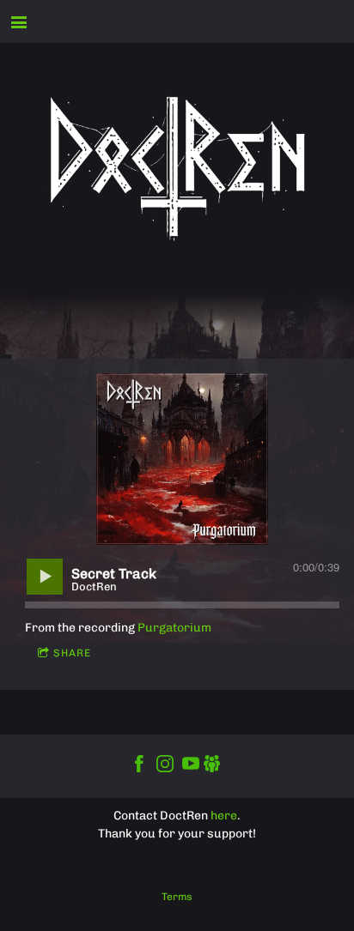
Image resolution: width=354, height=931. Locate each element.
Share (72, 653)
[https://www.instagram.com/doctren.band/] (165, 766)
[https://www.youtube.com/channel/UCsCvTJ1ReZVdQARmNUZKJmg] (190, 766)
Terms (177, 897)
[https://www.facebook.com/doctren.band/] (139, 766)
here (224, 815)
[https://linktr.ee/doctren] (212, 766)
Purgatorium (174, 627)
